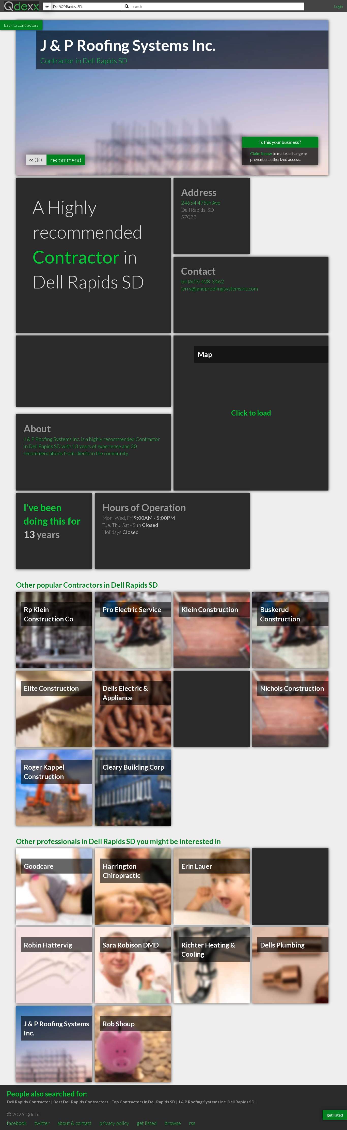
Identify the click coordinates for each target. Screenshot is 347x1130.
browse (173, 1123)
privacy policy (114, 1123)
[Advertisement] (93, 371)
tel (202, 281)
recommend (65, 159)
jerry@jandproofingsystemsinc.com (219, 288)
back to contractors (21, 25)
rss (192, 1123)
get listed (147, 1123)
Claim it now (261, 153)
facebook (17, 1123)
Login (338, 6)
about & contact (74, 1123)
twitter (42, 1123)
